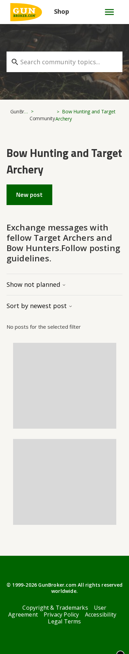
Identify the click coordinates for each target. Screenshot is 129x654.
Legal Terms (64, 621)
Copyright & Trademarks (55, 607)
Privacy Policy (61, 614)
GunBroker (22, 111)
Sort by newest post (37, 306)
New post (29, 194)
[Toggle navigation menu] (106, 12)
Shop (61, 11)
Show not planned (34, 284)
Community (42, 118)
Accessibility (101, 614)
